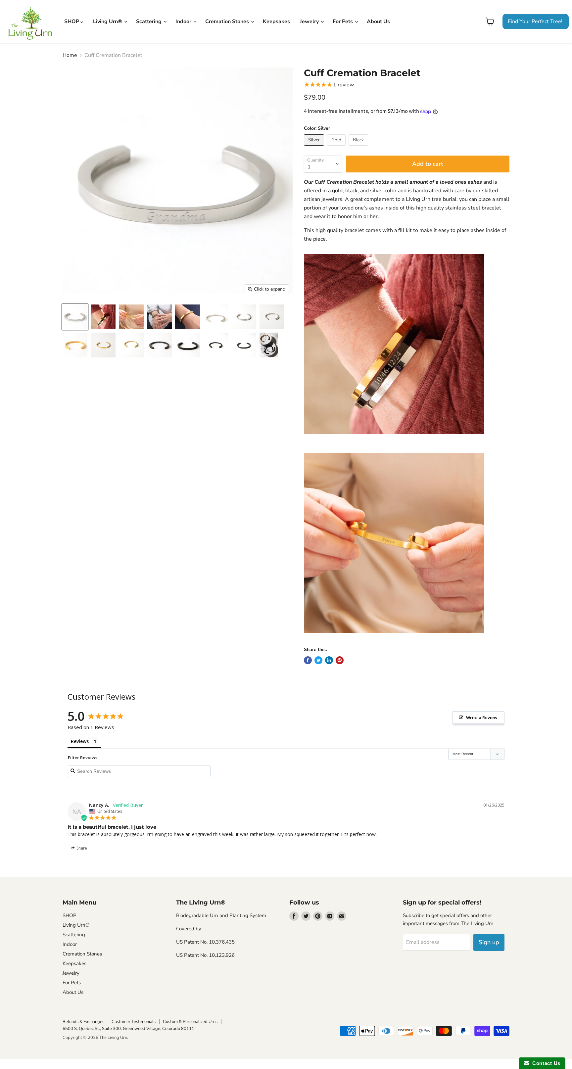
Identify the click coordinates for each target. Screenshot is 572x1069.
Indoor (184, 21)
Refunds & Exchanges (83, 1022)
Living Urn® (108, 21)
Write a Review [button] (482, 717)
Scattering (149, 21)
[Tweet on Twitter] (318, 660)
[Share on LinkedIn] (329, 660)
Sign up (489, 942)
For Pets (343, 21)
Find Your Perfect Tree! (535, 21)
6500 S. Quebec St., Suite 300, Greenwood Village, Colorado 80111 (128, 1029)
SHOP (72, 21)
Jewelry (310, 21)
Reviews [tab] (80, 741)
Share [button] (81, 848)
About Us (378, 21)
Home (70, 55)
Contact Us (544, 1063)
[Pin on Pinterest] (340, 660)
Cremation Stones (227, 21)
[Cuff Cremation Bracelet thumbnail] (75, 317)
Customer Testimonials (134, 1022)
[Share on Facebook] (308, 660)
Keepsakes (276, 21)
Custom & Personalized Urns (190, 1022)
